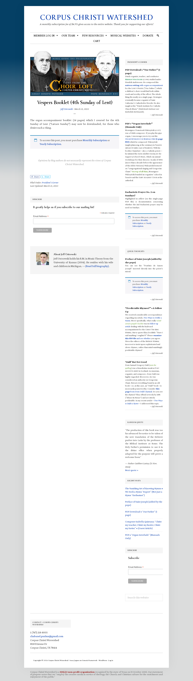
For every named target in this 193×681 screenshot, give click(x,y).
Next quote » (131, 470)
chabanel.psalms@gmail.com (46, 636)
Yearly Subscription (50, 143)
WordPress (103, 660)
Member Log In (44, 35)
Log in (110, 660)
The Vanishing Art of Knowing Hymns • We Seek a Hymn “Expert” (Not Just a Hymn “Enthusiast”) (144, 491)
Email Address (41, 216)
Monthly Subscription (95, 140)
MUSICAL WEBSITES (123, 35)
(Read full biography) (97, 266)
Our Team (68, 35)
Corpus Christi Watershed (96, 17)
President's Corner (50, 182)
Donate (148, 35)
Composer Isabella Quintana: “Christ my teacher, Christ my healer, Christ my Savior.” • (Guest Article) (143, 525)
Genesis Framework (89, 660)
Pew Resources (93, 35)
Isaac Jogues (74, 660)
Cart (96, 41)
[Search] (158, 35)
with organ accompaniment (144, 85)
